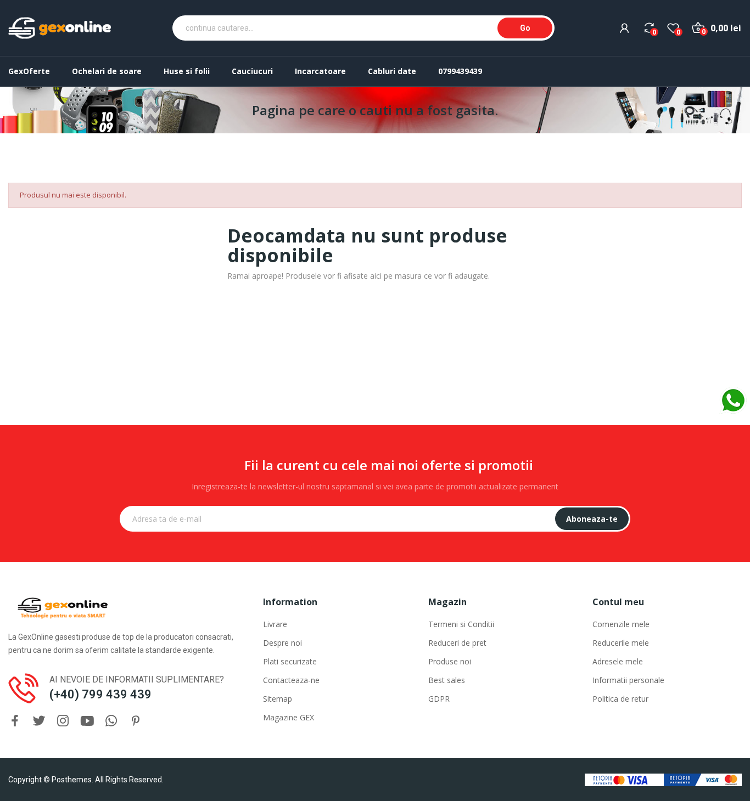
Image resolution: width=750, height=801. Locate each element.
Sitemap (277, 698)
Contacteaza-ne (291, 680)
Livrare (275, 624)
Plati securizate (290, 661)
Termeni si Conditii (461, 624)
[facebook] (14, 721)
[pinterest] (135, 721)
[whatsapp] (111, 721)
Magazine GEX (288, 717)
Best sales (446, 680)
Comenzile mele (621, 624)
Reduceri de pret (457, 643)
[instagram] (63, 721)
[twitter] (39, 721)
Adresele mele (617, 661)
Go (525, 28)
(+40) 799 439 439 (100, 694)
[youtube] (87, 721)
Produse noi (449, 661)
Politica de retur (620, 698)
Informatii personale (628, 680)
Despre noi (282, 643)
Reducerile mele (620, 643)
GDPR (439, 698)
